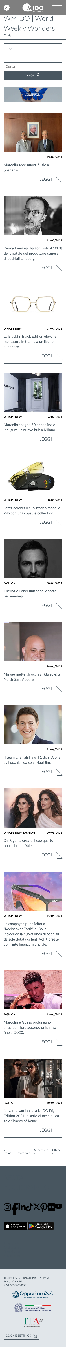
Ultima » (56, 1152)
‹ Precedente (23, 1152)
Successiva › (41, 1152)
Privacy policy (13, 1243)
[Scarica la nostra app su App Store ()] (15, 1226)
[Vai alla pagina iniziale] (32, 8)
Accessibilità (12, 1255)
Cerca (30, 75)
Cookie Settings (18, 1335)
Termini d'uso (12, 1251)
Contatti (9, 35)
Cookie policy (12, 1247)
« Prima (7, 1152)
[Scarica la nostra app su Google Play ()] (40, 1226)
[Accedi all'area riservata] (7, 8)
